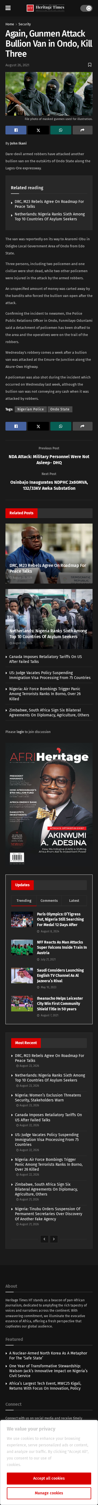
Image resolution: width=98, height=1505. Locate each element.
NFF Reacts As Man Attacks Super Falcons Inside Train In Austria (62, 947)
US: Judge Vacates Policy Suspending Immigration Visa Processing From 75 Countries (50, 675)
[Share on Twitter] (38, 130)
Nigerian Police (30, 409)
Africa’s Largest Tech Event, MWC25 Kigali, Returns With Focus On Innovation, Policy (45, 1386)
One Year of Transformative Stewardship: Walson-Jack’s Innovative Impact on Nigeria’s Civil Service (48, 1371)
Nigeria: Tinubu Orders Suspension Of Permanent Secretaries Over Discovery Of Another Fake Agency (48, 1214)
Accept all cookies (49, 1478)
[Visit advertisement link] (49, 804)
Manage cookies (49, 1493)
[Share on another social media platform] (83, 130)
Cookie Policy (33, 1464)
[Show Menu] (8, 8)
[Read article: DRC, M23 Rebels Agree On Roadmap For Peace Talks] (49, 555)
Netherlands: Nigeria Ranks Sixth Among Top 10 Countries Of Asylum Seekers (50, 216)
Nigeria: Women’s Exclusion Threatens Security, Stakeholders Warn (48, 1098)
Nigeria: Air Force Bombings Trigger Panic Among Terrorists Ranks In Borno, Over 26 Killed (45, 694)
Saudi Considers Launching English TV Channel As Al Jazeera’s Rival (60, 975)
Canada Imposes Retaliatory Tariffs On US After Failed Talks (48, 1117)
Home (9, 24)
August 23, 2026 (22, 577)
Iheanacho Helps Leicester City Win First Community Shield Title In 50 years (60, 1003)
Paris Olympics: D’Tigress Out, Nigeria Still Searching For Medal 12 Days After (60, 919)
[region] (49, 1462)
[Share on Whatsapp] (60, 130)
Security (25, 24)
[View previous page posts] (44, 1239)
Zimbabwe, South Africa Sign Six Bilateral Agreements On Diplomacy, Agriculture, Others (49, 712)
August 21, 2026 (29, 1199)
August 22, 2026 (29, 1125)
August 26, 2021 (17, 65)
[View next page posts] (54, 1239)
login (20, 732)
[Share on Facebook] (15, 130)
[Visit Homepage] (46, 8)
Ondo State (60, 409)
